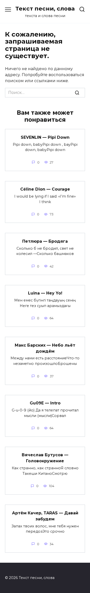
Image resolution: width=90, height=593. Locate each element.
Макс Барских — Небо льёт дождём (45, 348)
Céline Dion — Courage (45, 189)
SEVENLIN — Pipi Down (45, 137)
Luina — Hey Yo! (45, 293)
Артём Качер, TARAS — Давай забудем (45, 515)
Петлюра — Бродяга (45, 241)
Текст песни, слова (45, 8)
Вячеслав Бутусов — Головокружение (45, 458)
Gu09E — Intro (45, 403)
